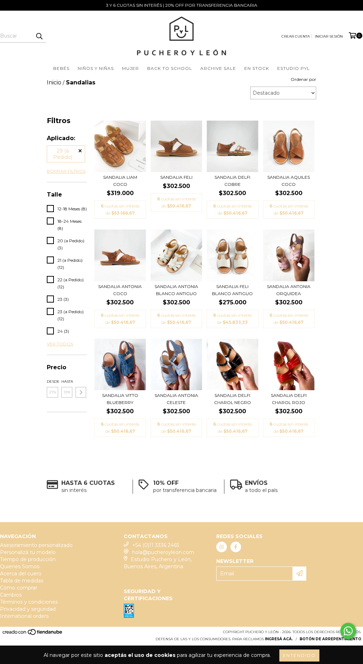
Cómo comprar (18, 588)
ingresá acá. (279, 639)
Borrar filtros (66, 171)
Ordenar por (303, 79)
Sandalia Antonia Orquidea (289, 290)
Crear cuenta (295, 36)
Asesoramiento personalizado (36, 545)
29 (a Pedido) (62, 154)
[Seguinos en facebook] (235, 547)
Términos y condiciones (29, 602)
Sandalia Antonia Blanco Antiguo (176, 290)
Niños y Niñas (96, 68)
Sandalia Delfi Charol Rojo (289, 399)
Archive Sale (218, 68)
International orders (24, 616)
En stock (256, 68)
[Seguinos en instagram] (221, 547)
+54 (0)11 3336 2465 (155, 545)
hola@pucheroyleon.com (163, 552)
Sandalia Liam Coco (120, 181)
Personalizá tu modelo (28, 552)
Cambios (11, 595)
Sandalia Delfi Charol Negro (232, 399)
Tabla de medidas (21, 580)
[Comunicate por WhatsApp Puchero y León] (348, 631)
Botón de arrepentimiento (330, 639)
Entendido (299, 655)
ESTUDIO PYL (293, 68)
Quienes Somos (19, 566)
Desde (52, 381)
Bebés (61, 68)
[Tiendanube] (33, 634)
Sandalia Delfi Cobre (232, 181)
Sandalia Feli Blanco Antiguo (232, 290)
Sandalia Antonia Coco (120, 290)
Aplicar (81, 392)
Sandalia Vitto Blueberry (120, 399)
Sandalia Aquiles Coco (288, 181)
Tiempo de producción (28, 559)
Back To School (169, 68)
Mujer (130, 68)
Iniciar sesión (329, 36)
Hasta (67, 381)
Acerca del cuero (20, 573)
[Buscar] (39, 36)
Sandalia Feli (176, 177)
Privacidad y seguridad (28, 609)
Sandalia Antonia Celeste (176, 399)
